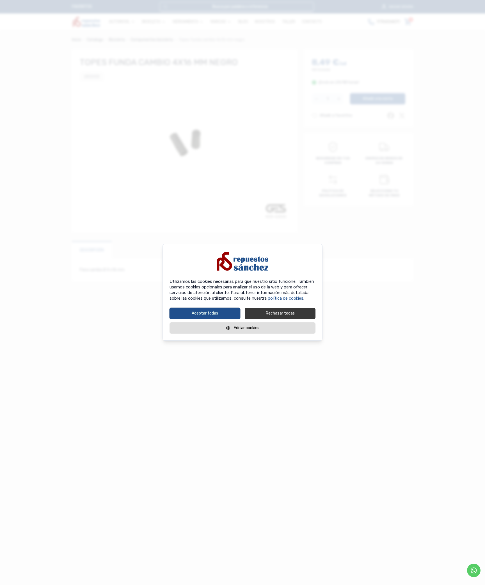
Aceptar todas (205, 313)
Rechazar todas (280, 313)
